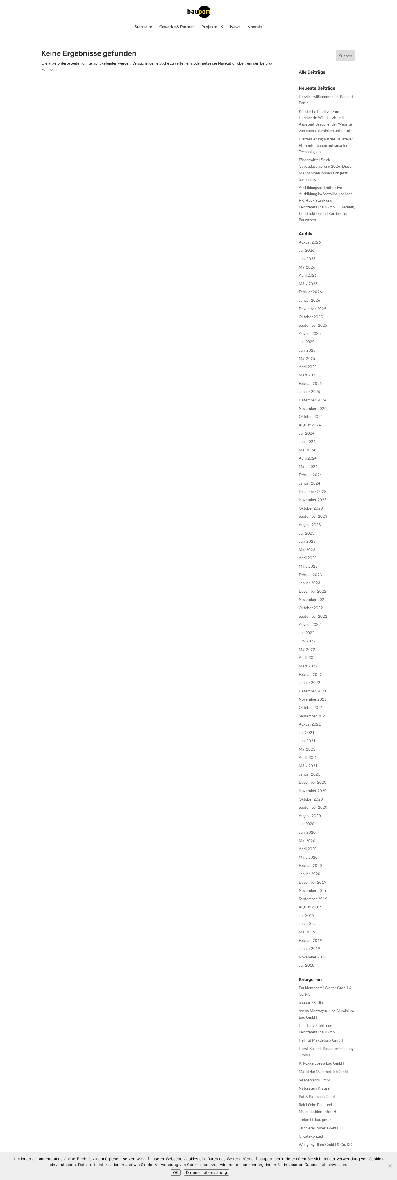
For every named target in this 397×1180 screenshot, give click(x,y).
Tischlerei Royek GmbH (318, 1128)
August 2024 (310, 425)
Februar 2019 (310, 940)
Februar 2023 (310, 574)
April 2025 (308, 367)
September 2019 (313, 899)
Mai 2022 (307, 649)
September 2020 (313, 807)
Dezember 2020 (312, 782)
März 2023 (308, 566)
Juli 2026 (306, 250)
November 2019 (313, 890)
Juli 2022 (306, 633)
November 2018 (313, 957)
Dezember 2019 (312, 882)
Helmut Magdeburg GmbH (321, 1040)
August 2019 (310, 907)
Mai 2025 (307, 358)
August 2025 (310, 333)
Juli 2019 (306, 915)
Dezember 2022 (312, 591)
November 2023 (313, 499)
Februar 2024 (310, 474)
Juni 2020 (307, 832)
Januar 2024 (309, 483)
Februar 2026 (310, 292)
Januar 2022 (309, 682)
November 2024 (313, 408)
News (235, 27)
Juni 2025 (307, 350)
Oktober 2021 (311, 707)
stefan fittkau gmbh (315, 1119)
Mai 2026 (307, 267)
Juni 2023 (307, 541)
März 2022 (308, 666)
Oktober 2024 (311, 416)
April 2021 (308, 757)
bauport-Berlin (311, 1002)
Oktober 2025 (311, 317)
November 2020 (313, 790)
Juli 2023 (306, 533)
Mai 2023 (307, 549)
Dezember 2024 (312, 400)
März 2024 (308, 466)
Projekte (209, 27)
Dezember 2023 (312, 491)
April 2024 (308, 458)
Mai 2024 (307, 450)
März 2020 (308, 857)
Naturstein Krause (314, 1088)
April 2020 (308, 849)
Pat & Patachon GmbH (318, 1096)
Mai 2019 (307, 932)
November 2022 (313, 599)
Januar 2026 (309, 300)
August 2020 (310, 815)
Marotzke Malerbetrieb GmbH (324, 1071)
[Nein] (390, 1166)
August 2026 (310, 242)
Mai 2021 (307, 749)
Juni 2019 (307, 923)
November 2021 (313, 699)
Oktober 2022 (311, 608)
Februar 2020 (310, 865)
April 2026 (308, 275)
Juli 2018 (306, 965)
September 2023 (313, 516)
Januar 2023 (309, 583)
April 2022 (308, 657)
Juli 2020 (306, 824)
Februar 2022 (310, 674)
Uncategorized (311, 1136)
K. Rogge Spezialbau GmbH (321, 1063)
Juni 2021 (307, 740)
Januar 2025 (309, 391)
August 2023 (310, 524)
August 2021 (310, 724)
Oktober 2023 (311, 508)
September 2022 (313, 616)
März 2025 (308, 375)
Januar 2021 (309, 774)
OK (175, 1172)
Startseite (143, 27)
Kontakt (255, 27)
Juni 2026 (307, 258)
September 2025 (313, 325)
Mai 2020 (307, 840)
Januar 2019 (309, 948)
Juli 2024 (306, 433)
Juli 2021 (306, 732)
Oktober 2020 (311, 799)
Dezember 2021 (312, 691)
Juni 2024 (307, 441)
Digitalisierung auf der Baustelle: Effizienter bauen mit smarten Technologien (326, 145)
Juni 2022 (307, 641)
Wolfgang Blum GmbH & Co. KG (325, 1144)
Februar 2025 (310, 383)
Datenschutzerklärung (206, 1172)
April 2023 (308, 558)
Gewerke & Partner (176, 27)
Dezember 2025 (312, 308)
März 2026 (308, 283)
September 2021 (313, 716)
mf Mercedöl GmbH (315, 1080)
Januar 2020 (309, 874)
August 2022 (310, 624)
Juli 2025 (306, 342)
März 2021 (308, 765)
